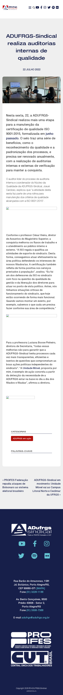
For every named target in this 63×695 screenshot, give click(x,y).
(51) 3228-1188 (34, 592)
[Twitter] (49, 7)
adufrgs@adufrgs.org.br (36, 618)
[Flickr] (57, 7)
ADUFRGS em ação (22, 439)
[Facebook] (41, 7)
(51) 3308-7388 (34, 610)
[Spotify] (53, 7)
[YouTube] (37, 7)
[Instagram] (45, 7)
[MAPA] (40, 588)
